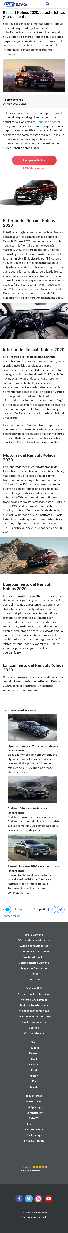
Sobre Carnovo (34, 934)
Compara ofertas (34, 160)
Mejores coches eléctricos (34, 993)
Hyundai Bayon (34, 1112)
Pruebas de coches (33, 956)
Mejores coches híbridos (34, 1010)
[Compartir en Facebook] (52, 909)
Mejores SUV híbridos (34, 999)
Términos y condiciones (34, 1211)
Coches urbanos (34, 1033)
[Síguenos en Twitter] (19, 1201)
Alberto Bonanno (13, 99)
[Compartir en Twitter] (61, 909)
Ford (34, 1070)
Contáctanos (34, 979)
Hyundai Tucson (34, 1140)
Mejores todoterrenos (34, 1005)
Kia (34, 1081)
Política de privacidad (34, 1217)
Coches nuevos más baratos (34, 1016)
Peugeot (34, 1047)
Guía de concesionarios (34, 945)
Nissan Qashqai (34, 1129)
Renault (58, 113)
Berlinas (34, 1027)
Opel (34, 1058)
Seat (34, 1042)
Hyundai (34, 1086)
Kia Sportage (34, 1135)
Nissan (34, 1075)
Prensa (34, 973)
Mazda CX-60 (34, 1101)
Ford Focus (34, 1123)
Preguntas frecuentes (34, 968)
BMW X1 (34, 1118)
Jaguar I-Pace (34, 1095)
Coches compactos (34, 1021)
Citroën (34, 1064)
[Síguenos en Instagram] (38, 1201)
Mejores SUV (34, 988)
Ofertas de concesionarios (33, 940)
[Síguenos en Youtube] (48, 1201)
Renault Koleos (46, 121)
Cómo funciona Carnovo (34, 951)
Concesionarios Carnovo (34, 962)
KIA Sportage (34, 1107)
